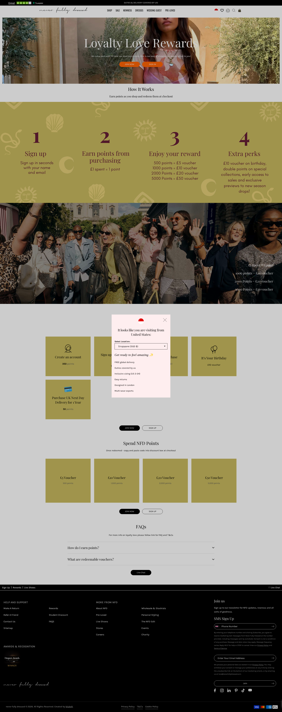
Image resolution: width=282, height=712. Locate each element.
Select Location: (122, 341)
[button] (165, 320)
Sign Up (6, 587)
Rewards (17, 587)
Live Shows (29, 587)
